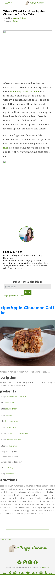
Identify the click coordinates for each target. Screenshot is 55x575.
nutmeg (9, 415)
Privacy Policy (45, 567)
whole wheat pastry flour (17, 396)
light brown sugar (13, 439)
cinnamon (9, 402)
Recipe (15, 21)
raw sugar (11, 467)
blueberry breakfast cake (24, 91)
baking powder (11, 421)
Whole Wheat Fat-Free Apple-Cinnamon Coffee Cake (24, 13)
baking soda (11, 427)
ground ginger (11, 408)
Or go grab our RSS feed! (14, 296)
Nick (6, 147)
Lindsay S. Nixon (19, 18)
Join (27, 292)
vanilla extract (11, 446)
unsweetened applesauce (17, 433)
